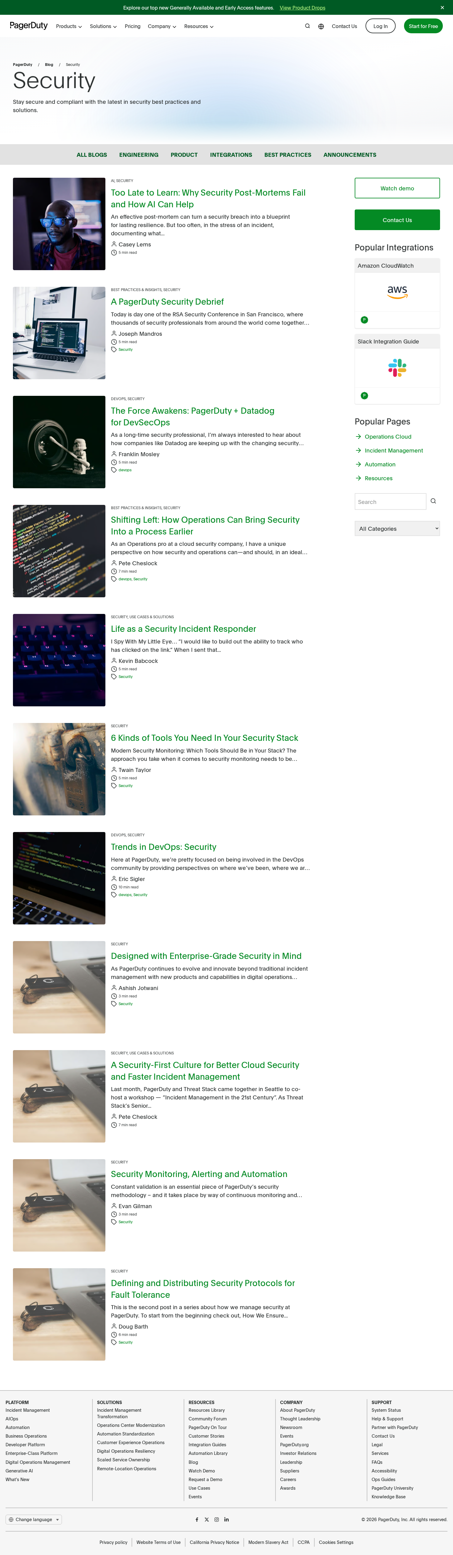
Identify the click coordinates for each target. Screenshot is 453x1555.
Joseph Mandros (140, 333)
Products (66, 25)
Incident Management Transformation (119, 1413)
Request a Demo (205, 1479)
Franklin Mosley (139, 454)
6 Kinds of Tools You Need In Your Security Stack (204, 737)
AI (112, 180)
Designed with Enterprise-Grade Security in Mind (206, 955)
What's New (17, 1479)
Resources (196, 25)
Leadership (291, 1462)
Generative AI (19, 1471)
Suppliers (289, 1471)
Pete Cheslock (138, 563)
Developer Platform (25, 1444)
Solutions (100, 25)
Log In (380, 25)
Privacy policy (113, 1542)
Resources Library (207, 1410)
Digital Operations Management (38, 1462)
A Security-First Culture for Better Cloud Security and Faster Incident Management (205, 1070)
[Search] (433, 501)
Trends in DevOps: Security (163, 846)
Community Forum (208, 1418)
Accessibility (384, 1471)
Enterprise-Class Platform (32, 1453)
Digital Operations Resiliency (126, 1451)
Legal (377, 1444)
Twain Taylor (135, 769)
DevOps (118, 398)
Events (195, 1496)
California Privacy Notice (214, 1542)
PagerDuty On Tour (208, 1427)
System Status (386, 1410)
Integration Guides (207, 1444)
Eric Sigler (132, 879)
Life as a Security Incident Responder (183, 628)
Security (124, 180)
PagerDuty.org (294, 1444)
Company (159, 25)
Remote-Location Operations (126, 1468)
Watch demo (397, 188)
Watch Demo (202, 1471)
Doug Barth (133, 1326)
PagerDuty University (392, 1488)
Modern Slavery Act (268, 1542)
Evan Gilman (135, 1206)
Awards (288, 1488)
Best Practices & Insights (136, 289)
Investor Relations (298, 1453)
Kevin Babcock (138, 660)
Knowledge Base (389, 1496)
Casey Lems (135, 244)
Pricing (133, 25)
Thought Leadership (300, 1418)
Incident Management (28, 1410)
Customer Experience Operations (131, 1442)
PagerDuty (22, 64)
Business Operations (26, 1436)
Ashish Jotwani (138, 988)
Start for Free (423, 25)
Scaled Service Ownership (123, 1459)
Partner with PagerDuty (395, 1427)
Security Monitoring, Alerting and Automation (199, 1173)
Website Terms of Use (159, 1542)
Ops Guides (383, 1479)
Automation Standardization (125, 1434)
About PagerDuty (297, 1410)
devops (125, 469)
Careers (288, 1479)
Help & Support (387, 1418)
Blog (49, 64)
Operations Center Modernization (131, 1425)
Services (380, 1453)
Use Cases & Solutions (151, 616)
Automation (18, 1427)
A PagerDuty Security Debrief (167, 301)
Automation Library (208, 1453)
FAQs (377, 1462)
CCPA (304, 1542)
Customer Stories (206, 1436)
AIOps (12, 1418)
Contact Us (344, 25)
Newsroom (291, 1427)
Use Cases (199, 1488)
